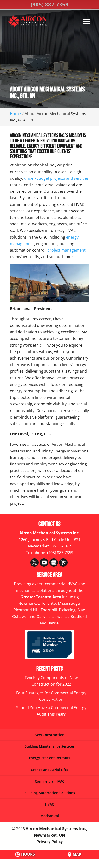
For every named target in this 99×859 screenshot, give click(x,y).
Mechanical (49, 816)
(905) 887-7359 (49, 4)
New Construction (49, 734)
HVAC (49, 804)
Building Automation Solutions (49, 792)
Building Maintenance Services (49, 746)
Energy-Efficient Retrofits (49, 758)
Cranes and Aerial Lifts (49, 769)
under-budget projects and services (56, 178)
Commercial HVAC (49, 781)
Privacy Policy (50, 841)
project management (66, 250)
